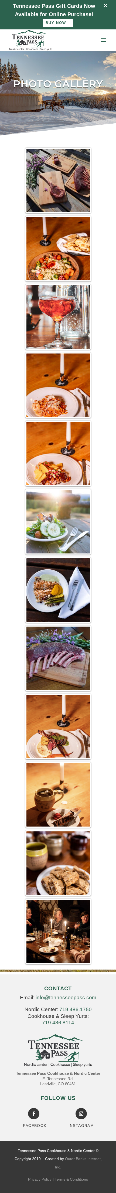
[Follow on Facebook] (33, 1113)
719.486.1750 (75, 1009)
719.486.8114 (58, 1022)
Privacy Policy (40, 1179)
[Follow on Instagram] (81, 1113)
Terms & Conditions (71, 1179)
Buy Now (56, 23)
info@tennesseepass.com (66, 997)
